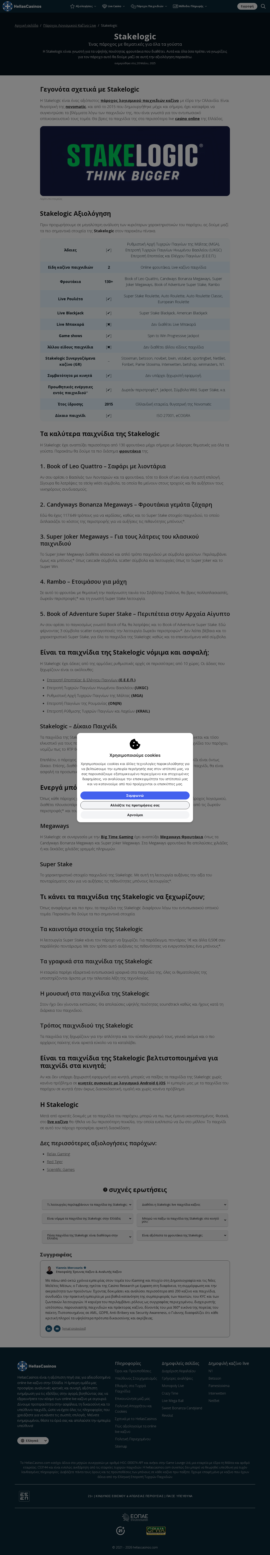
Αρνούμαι (135, 815)
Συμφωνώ (135, 795)
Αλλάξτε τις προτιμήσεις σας (135, 805)
